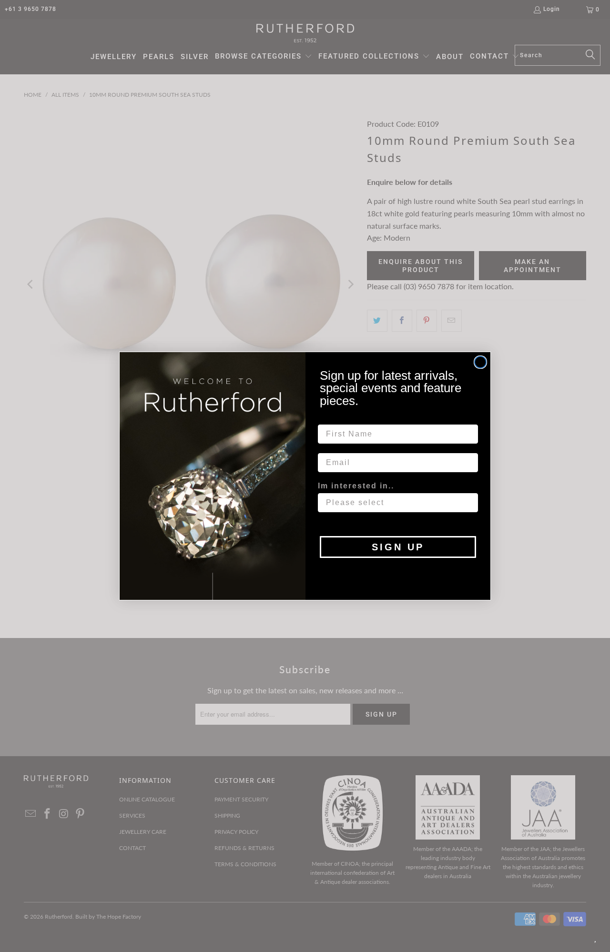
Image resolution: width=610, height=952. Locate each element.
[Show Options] (469, 503)
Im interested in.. (356, 486)
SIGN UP (398, 547)
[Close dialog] (480, 362)
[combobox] (395, 503)
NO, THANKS (398, 572)
